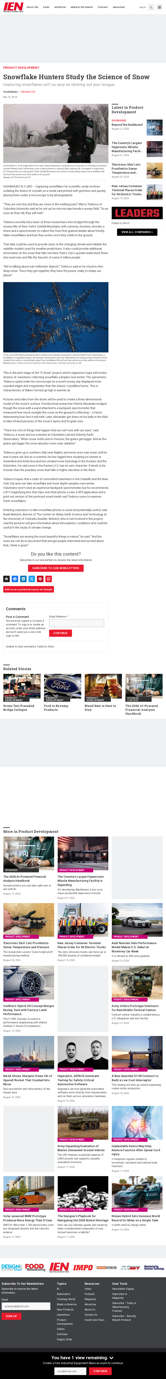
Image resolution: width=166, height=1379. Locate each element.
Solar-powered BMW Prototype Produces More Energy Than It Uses (27, 1218)
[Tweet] (32, 579)
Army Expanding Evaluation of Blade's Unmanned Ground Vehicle (81, 1148)
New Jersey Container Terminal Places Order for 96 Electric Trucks (127, 190)
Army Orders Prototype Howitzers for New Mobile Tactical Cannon (135, 1008)
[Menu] (159, 7)
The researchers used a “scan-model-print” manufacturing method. (28, 953)
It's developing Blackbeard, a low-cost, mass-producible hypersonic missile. (80, 891)
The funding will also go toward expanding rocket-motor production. (136, 1086)
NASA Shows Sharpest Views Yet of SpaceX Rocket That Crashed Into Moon (27, 1080)
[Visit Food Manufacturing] (35, 1267)
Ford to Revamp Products (56, 708)
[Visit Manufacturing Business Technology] (154, 1267)
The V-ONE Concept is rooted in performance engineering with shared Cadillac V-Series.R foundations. (25, 1022)
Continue (100, 1371)
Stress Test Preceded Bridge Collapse (18, 708)
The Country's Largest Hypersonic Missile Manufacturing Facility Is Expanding (127, 147)
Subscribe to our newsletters (55, 568)
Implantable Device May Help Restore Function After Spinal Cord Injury (136, 1150)
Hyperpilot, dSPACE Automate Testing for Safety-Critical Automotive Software (78, 1080)
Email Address (58, 616)
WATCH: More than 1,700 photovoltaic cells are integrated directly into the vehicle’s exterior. (28, 1228)
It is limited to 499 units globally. (131, 956)
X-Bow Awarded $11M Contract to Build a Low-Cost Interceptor (135, 1078)
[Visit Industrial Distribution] (106, 1267)
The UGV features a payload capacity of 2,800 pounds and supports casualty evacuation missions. (81, 1158)
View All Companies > (137, 232)
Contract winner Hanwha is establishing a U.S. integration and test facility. (136, 1016)
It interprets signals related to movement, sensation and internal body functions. (134, 1163)
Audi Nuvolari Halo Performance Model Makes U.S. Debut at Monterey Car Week (134, 947)
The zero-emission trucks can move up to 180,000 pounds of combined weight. (82, 953)
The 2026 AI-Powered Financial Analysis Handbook (141, 710)
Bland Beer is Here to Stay (100, 708)
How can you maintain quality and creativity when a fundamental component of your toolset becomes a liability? (83, 1228)
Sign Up (11, 1316)
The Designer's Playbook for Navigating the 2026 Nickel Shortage (83, 1218)
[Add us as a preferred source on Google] (48, 579)
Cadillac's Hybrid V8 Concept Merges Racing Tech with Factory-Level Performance (28, 1010)
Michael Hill (28, 91)
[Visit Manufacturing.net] (130, 1267)
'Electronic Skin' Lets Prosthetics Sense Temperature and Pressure (126, 169)
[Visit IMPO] (83, 1267)
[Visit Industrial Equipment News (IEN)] (59, 1267)
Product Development (21, 67)
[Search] (151, 7)
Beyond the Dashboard (127, 124)
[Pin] (40, 579)
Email (5, 1299)
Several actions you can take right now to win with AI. (27, 887)
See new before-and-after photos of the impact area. (26, 1090)
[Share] (15, 579)
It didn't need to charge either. (129, 1225)
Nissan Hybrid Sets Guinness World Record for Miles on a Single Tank (136, 1218)
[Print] (6, 579)
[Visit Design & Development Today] (12, 1267)
